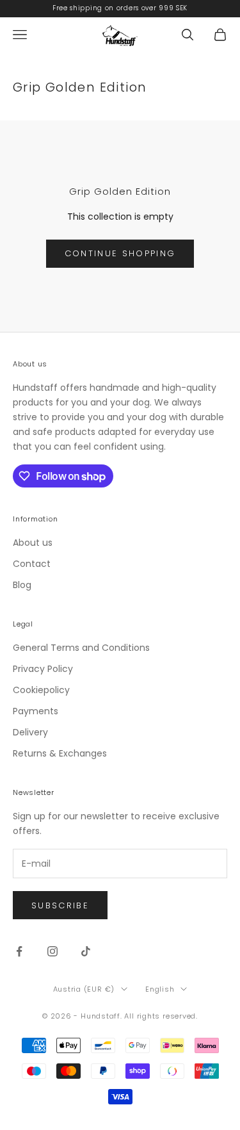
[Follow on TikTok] (85, 951)
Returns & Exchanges (60, 753)
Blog (22, 584)
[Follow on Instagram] (52, 951)
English (159, 989)
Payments (35, 711)
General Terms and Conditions (81, 647)
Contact (32, 563)
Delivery (30, 732)
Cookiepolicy (41, 690)
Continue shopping (120, 253)
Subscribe (60, 905)
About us (32, 542)
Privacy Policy (43, 668)
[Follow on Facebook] (19, 951)
